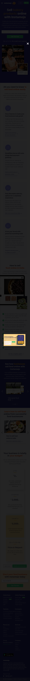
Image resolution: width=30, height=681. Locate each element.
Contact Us (17, 649)
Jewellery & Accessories (21, 634)
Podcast (5, 634)
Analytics (5, 602)
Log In (20, 2)
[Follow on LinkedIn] (10, 676)
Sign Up (26, 2)
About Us (17, 642)
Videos (5, 632)
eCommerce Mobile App (9, 611)
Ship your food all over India (12, 213)
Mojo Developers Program (19, 615)
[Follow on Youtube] (7, 676)
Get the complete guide (15, 354)
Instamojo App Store (8, 613)
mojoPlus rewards (7, 618)
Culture (16, 644)
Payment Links (18, 599)
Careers (17, 648)
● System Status (7, 644)
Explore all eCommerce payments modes (11, 173)
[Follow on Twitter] (4, 676)
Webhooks (17, 618)
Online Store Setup (7, 597)
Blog (4, 627)
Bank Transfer (6, 615)
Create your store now (20, 566)
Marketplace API (19, 620)
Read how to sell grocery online (14, 441)
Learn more (7, 566)
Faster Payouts (18, 604)
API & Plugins (18, 611)
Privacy (25, 679)
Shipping (5, 601)
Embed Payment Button (20, 602)
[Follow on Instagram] (8, 676)
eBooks (5, 630)
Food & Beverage (19, 630)
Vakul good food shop (13, 399)
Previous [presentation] (2, 392)
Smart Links (17, 601)
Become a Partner (8, 642)
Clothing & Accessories (20, 627)
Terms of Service (17, 679)
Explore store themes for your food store (10, 134)
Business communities (8, 636)
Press (16, 646)
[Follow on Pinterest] (12, 676)
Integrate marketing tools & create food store (11, 251)
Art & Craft (17, 628)
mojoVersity (6, 628)
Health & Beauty (18, 632)
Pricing (5, 640)
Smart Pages (18, 597)
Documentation (18, 613)
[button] (13, 404)
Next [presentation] (27, 392)
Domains (5, 599)
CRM (4, 604)
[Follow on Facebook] (5, 676)
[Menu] (2, 3)
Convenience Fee (7, 616)
